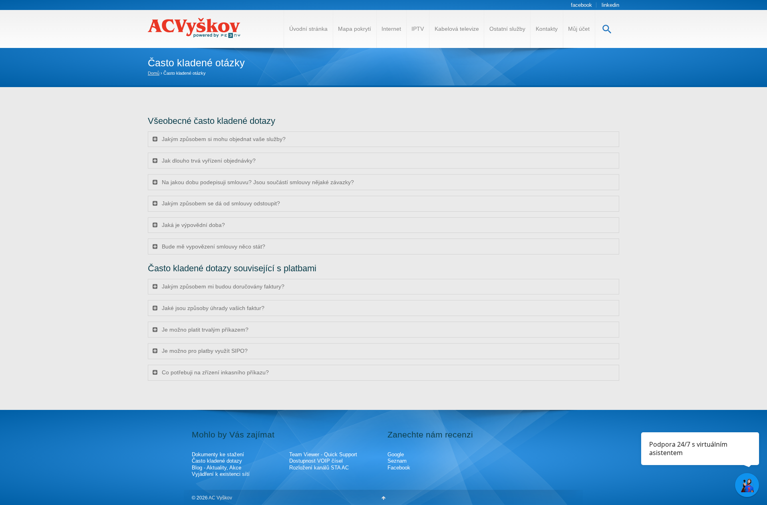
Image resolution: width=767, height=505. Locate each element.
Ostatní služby (507, 29)
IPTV (417, 29)
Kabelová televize (457, 29)
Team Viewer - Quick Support (323, 454)
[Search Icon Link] (607, 29)
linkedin (610, 5)
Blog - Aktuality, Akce (216, 468)
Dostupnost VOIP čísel (316, 461)
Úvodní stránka (308, 29)
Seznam (397, 461)
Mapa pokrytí (354, 29)
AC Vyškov (220, 498)
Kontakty (547, 29)
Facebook (398, 468)
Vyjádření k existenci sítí (221, 474)
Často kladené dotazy (217, 461)
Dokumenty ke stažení (218, 454)
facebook (581, 5)
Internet (391, 29)
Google (395, 454)
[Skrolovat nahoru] (383, 497)
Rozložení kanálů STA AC (319, 468)
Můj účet (579, 29)
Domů (153, 73)
